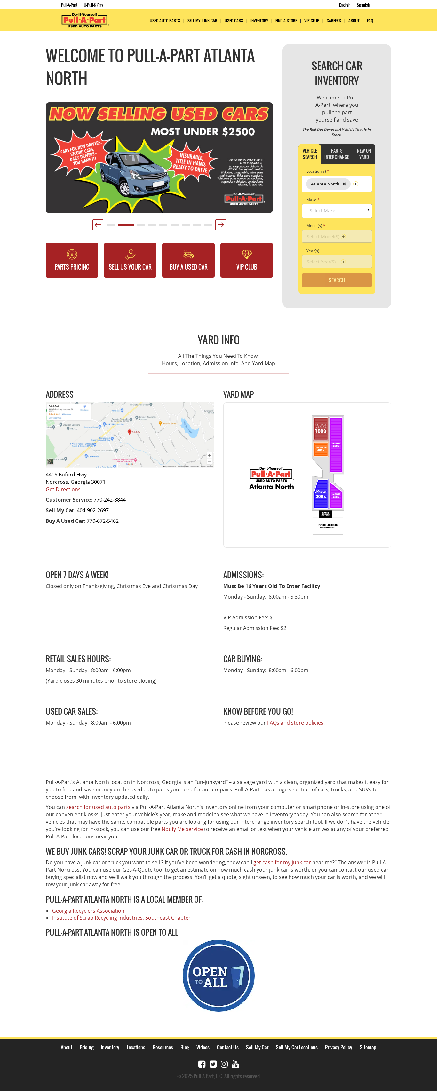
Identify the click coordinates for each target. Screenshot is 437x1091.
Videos (203, 1047)
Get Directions (63, 489)
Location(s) (317, 171)
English (344, 5)
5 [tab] (162, 227)
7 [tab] (185, 227)
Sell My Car (257, 1047)
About (66, 1047)
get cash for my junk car (282, 862)
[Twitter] (213, 1063)
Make (313, 199)
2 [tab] (121, 227)
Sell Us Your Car (130, 267)
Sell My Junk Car (202, 21)
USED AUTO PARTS (165, 21)
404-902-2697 (93, 510)
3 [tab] (140, 227)
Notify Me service (182, 829)
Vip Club (246, 267)
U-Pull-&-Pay (93, 5)
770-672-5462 (103, 520)
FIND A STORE (286, 21)
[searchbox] (354, 181)
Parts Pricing (72, 267)
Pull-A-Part (69, 5)
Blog (184, 1047)
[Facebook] (201, 1063)
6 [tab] (174, 227)
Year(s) (312, 251)
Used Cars (234, 21)
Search (337, 280)
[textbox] (338, 211)
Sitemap (368, 1047)
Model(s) (315, 225)
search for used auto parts (98, 807)
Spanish (363, 5)
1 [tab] (110, 227)
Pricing (86, 1047)
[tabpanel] (159, 157)
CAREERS (334, 21)
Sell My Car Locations (297, 1047)
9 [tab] (207, 227)
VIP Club (311, 21)
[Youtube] (235, 1063)
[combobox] (337, 184)
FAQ (370, 21)
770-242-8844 (110, 499)
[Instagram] (224, 1063)
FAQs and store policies (295, 722)
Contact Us (228, 1047)
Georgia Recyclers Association (88, 910)
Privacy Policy (338, 1047)
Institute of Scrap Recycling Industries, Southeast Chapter (121, 917)
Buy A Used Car (189, 267)
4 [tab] (151, 227)
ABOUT (354, 21)
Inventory (259, 21)
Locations (136, 1047)
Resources (163, 1047)
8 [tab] (196, 227)
